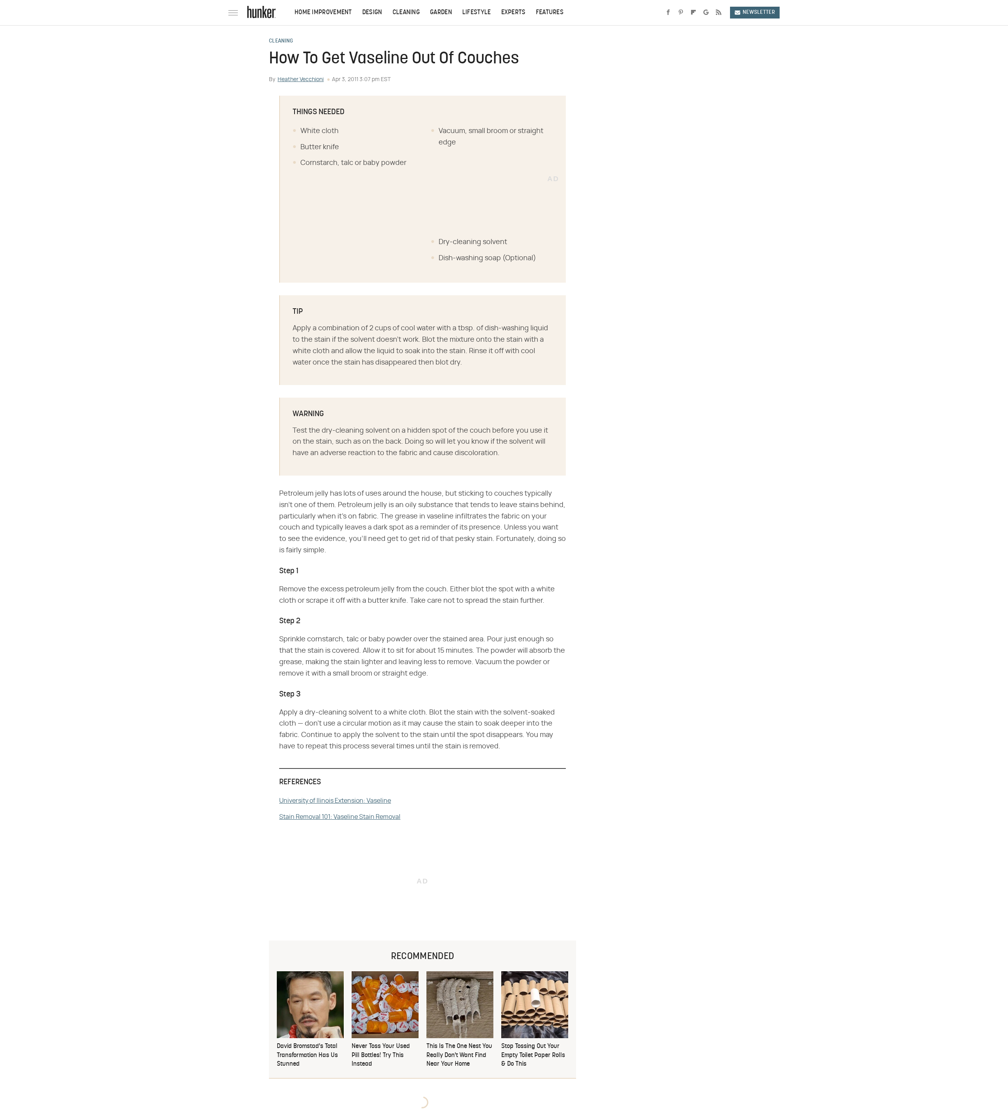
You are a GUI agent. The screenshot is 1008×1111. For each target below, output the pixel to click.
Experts (513, 12)
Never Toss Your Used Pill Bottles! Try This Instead (381, 1055)
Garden (441, 12)
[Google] (706, 13)
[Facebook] (668, 13)
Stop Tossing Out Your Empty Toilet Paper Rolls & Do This (533, 1055)
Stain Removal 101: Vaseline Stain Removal (339, 817)
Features (549, 12)
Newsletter (759, 12)
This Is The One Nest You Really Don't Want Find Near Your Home (459, 1055)
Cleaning (406, 12)
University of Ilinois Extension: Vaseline (335, 801)
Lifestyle (476, 12)
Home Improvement (323, 12)
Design (372, 12)
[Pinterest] (681, 13)
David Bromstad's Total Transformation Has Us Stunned (307, 1055)
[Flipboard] (693, 13)
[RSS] (718, 13)
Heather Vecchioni (301, 79)
